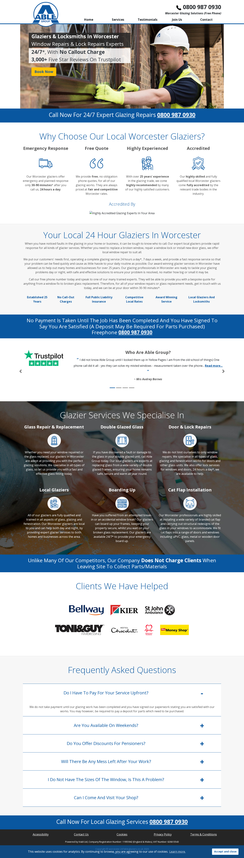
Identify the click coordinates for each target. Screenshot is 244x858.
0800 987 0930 (202, 7)
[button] (20, 371)
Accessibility (41, 834)
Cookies (122, 834)
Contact (206, 20)
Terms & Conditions (203, 834)
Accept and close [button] (225, 851)
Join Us (177, 20)
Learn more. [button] (177, 852)
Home (88, 20)
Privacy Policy (163, 834)
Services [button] (118, 20)
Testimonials (147, 20)
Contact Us (81, 834)
